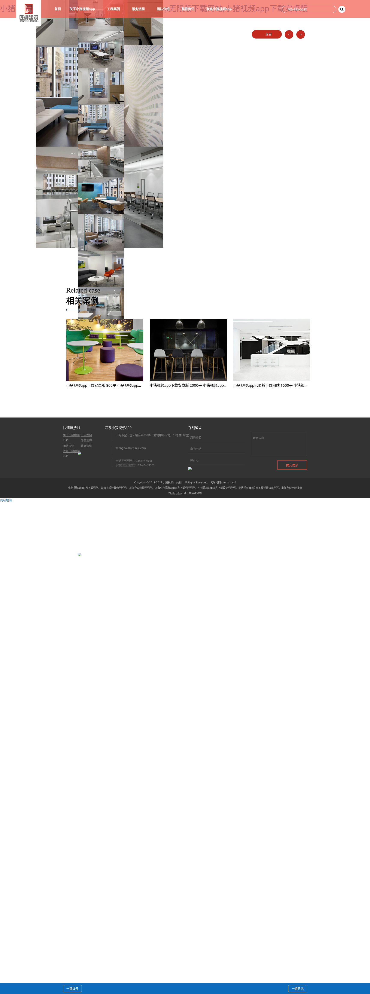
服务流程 (86, 440)
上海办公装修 (137, 488)
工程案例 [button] (114, 9)
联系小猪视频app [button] (219, 9)
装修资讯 (86, 446)
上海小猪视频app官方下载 (170, 488)
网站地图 (215, 482)
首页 (58, 9)
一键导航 (298, 989)
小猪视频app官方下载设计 (213, 488)
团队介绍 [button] (163, 9)
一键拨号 (72, 989)
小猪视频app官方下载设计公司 (256, 488)
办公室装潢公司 (193, 493)
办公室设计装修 (110, 488)
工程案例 (193, 36)
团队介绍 (68, 446)
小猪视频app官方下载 (80, 488)
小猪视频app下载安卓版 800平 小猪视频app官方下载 (109, 385)
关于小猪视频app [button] (83, 9)
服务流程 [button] (139, 9)
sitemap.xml (228, 482)
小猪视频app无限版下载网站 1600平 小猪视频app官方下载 (281, 385)
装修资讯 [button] (188, 9)
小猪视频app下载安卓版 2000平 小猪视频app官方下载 (194, 385)
